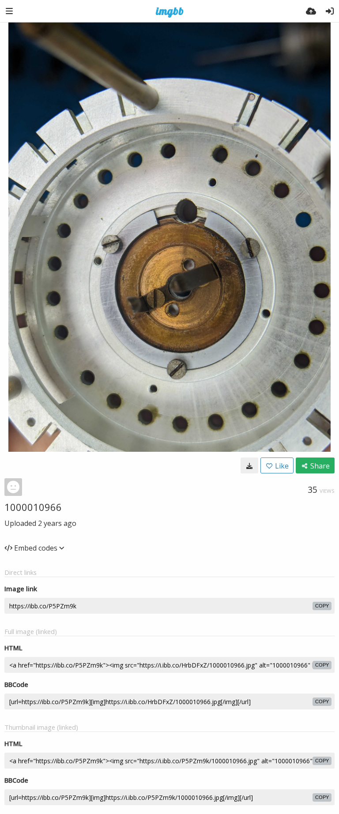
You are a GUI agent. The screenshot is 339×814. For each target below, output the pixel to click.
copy (322, 605)
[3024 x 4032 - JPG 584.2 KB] (249, 465)
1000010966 (33, 507)
